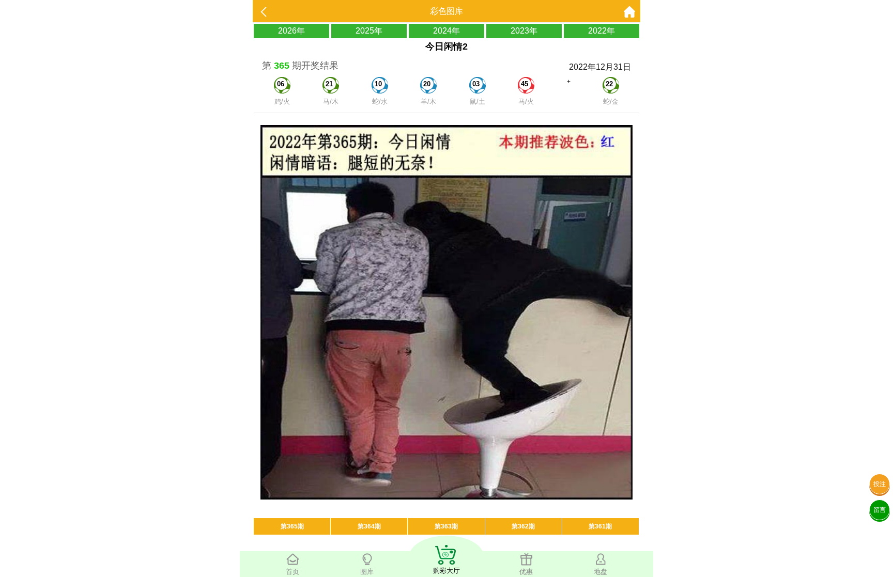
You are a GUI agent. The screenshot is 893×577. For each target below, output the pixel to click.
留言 (879, 509)
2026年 (291, 30)
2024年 (446, 30)
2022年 (601, 30)
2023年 (524, 30)
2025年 (369, 30)
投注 (879, 484)
